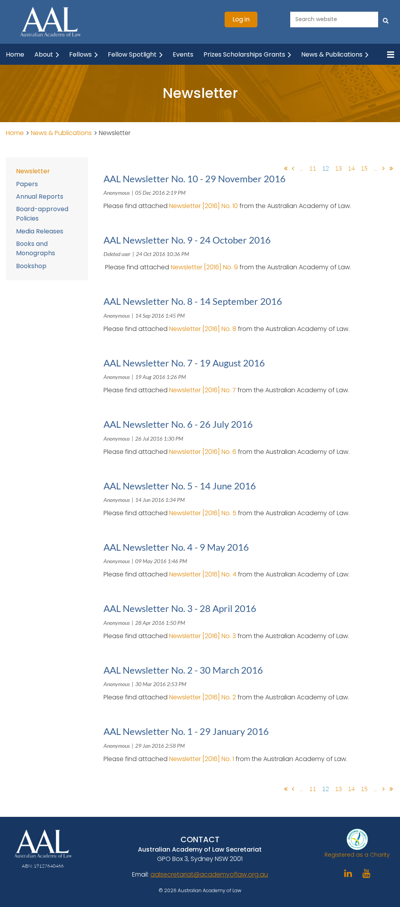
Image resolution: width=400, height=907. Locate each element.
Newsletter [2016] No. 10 (203, 205)
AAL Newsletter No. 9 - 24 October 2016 (187, 239)
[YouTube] (366, 873)
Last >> (391, 168)
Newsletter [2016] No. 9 (204, 267)
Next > (383, 168)
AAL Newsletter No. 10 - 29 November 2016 (195, 178)
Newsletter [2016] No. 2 (202, 697)
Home (15, 132)
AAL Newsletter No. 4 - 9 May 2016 (176, 547)
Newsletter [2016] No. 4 (202, 574)
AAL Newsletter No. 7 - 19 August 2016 (184, 362)
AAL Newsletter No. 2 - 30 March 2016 (183, 670)
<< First (285, 168)
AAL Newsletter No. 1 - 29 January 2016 (186, 731)
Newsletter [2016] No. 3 (202, 635)
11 (312, 168)
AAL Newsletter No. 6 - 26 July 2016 (178, 424)
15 (364, 168)
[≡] (386, 54)
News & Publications (61, 132)
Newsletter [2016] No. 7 (202, 390)
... (301, 168)
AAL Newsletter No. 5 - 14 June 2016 (180, 485)
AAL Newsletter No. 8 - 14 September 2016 (193, 301)
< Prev (293, 168)
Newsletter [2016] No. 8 (202, 328)
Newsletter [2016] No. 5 (202, 513)
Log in (241, 19)
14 (351, 168)
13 (338, 168)
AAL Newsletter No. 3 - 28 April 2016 (180, 608)
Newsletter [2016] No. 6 (202, 451)
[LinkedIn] (348, 873)
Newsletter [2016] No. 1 (201, 758)
